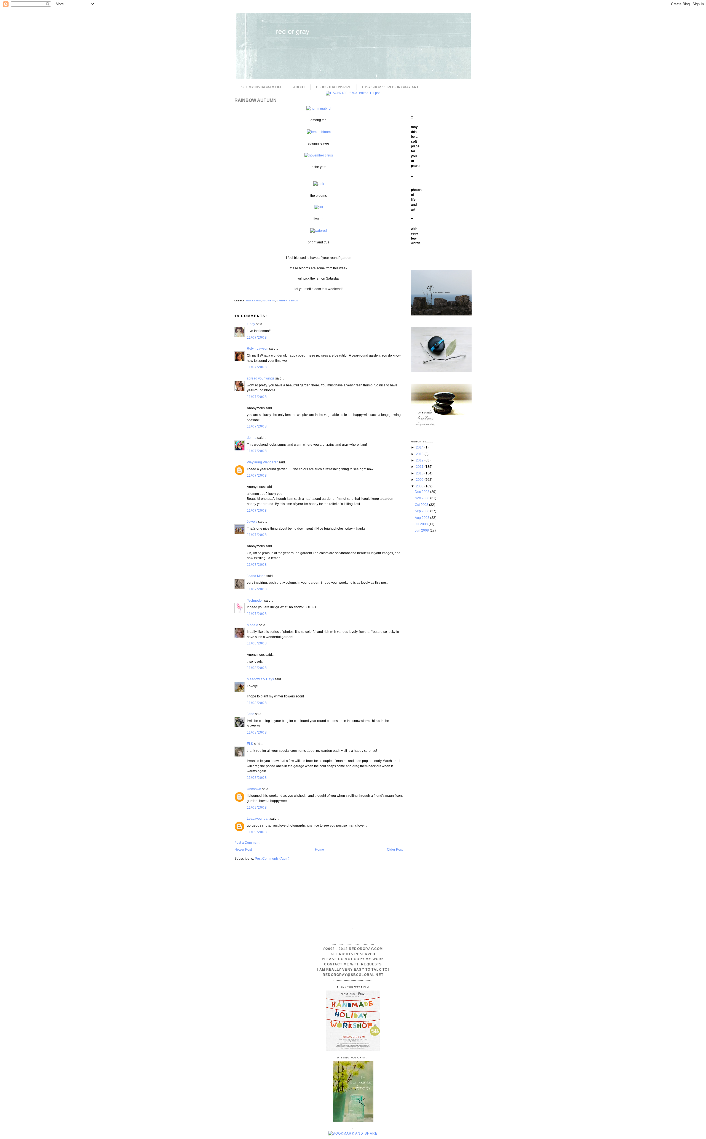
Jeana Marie (256, 576)
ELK (250, 743)
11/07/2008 (257, 337)
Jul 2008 (422, 524)
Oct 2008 (422, 504)
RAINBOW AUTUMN (255, 100)
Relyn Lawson (257, 348)
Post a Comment (246, 842)
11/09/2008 (257, 807)
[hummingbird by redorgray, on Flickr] (318, 108)
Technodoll (255, 600)
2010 (420, 473)
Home (319, 849)
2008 (420, 486)
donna (251, 437)
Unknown (254, 789)
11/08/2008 (257, 643)
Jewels (252, 521)
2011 (420, 466)
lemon (293, 300)
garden (282, 300)
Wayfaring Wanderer (262, 462)
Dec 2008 (422, 491)
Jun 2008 (422, 530)
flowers (269, 300)
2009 (420, 479)
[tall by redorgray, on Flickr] (318, 207)
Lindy (251, 324)
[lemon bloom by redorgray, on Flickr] (318, 132)
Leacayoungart (258, 818)
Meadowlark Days (260, 679)
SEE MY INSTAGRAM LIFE (261, 87)
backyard (253, 300)
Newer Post (243, 849)
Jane (250, 714)
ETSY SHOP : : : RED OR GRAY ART (390, 87)
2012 (420, 460)
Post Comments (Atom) (272, 858)
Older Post (395, 849)
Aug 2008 (422, 517)
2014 (420, 447)
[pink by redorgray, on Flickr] (318, 183)
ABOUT (299, 87)
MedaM (252, 625)
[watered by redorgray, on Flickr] (318, 230)
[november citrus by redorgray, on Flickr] (318, 155)
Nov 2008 (422, 498)
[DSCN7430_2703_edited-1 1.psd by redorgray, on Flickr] (353, 93)
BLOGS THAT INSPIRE (333, 87)
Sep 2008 (422, 511)
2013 (420, 454)
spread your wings (260, 378)
